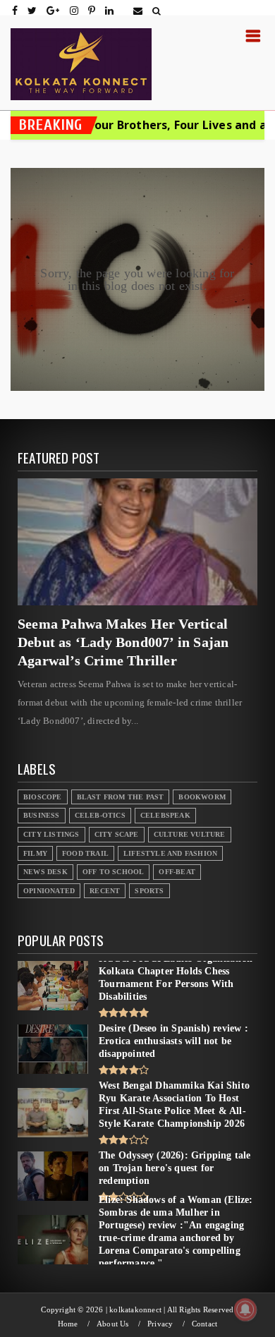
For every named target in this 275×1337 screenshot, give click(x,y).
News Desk (45, 872)
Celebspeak (165, 815)
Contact (204, 1324)
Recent (105, 891)
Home (68, 1324)
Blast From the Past (120, 797)
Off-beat (177, 872)
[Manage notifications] (245, 1309)
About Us (113, 1324)
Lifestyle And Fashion (170, 853)
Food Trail (85, 853)
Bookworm (202, 797)
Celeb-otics (100, 815)
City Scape (116, 834)
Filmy (35, 853)
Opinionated (49, 891)
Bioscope (42, 797)
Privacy (160, 1324)
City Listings (51, 834)
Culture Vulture (190, 834)
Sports (149, 891)
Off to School (113, 872)
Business (41, 815)
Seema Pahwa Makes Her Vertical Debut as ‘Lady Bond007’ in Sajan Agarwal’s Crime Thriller (123, 642)
